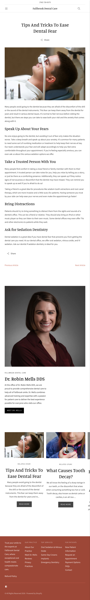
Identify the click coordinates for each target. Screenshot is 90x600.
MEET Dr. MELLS (14, 410)
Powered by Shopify (34, 593)
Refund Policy (11, 576)
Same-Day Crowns (49, 554)
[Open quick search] (79, 8)
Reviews (28, 558)
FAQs (67, 566)
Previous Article (11, 265)
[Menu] (6, 8)
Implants (45, 558)
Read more (24, 504)
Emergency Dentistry (50, 562)
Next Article (80, 265)
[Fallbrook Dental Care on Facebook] (6, 586)
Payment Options (72, 562)
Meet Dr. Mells (31, 554)
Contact (68, 570)
